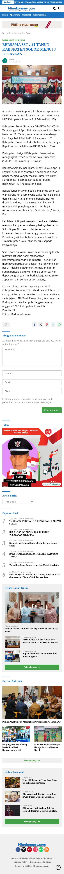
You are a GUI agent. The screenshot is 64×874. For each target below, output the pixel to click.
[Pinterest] (29, 849)
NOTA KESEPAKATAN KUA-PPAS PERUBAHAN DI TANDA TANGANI (40, 641)
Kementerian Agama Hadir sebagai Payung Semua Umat (33, 544)
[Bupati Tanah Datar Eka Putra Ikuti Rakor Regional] (12, 656)
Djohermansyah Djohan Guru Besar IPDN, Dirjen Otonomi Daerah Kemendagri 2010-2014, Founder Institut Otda (40, 795)
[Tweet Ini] (40, 324)
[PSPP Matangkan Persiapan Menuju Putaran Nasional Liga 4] (48, 734)
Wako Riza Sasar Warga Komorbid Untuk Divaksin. (34, 565)
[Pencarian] (60, 8)
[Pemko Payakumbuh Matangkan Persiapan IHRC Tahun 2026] (32, 702)
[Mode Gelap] (55, 8)
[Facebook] (18, 849)
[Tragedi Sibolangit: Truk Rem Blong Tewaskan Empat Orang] (12, 782)
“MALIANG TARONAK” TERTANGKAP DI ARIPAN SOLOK (35, 522)
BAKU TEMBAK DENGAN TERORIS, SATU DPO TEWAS (33, 555)
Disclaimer (48, 858)
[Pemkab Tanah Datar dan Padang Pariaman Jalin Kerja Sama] (32, 607)
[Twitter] (23, 849)
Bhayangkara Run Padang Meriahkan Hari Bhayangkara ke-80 (14, 747)
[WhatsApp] (41, 849)
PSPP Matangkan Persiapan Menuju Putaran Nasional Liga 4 (47, 747)
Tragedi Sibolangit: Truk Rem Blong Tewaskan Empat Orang (40, 781)
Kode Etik (35, 858)
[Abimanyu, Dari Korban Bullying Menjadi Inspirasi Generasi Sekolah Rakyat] (12, 810)
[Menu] (4, 8)
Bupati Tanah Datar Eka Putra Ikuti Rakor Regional (40, 655)
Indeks (14, 858)
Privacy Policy (20, 862)
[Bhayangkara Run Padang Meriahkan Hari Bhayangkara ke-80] (16, 734)
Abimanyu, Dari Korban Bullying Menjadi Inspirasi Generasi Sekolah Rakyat (39, 809)
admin (11, 59)
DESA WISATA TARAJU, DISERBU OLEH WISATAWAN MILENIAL (29, 533)
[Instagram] (35, 849)
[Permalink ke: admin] (4, 60)
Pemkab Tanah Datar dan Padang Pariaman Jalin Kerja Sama (31, 630)
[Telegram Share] (53, 324)
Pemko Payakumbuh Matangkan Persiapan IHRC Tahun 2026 (32, 722)
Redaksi (24, 858)
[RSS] (46, 849)
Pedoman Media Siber (40, 862)
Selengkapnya (31, 667)
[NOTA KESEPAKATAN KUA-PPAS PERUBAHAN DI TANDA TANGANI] (12, 642)
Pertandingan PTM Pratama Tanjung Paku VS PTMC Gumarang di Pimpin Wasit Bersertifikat (35, 575)
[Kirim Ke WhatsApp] (59, 324)
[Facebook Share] (34, 324)
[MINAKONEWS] (21, 8)
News (22, 39)
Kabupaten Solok (10, 39)
